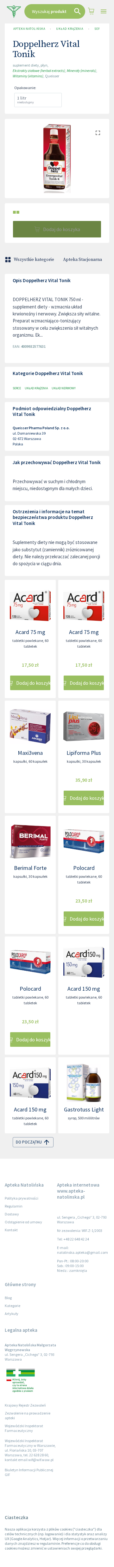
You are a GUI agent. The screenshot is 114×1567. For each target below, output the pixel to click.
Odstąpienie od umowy (23, 1222)
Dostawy (12, 1214)
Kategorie (12, 1305)
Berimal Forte (30, 867)
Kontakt (11, 1229)
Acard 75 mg (30, 632)
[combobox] (54, 11)
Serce (99, 29)
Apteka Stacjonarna (82, 259)
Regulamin (13, 1206)
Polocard (84, 867)
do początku (29, 1142)
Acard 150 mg (83, 988)
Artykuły (11, 1313)
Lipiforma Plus (83, 752)
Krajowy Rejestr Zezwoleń (25, 1405)
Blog (8, 1297)
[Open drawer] (103, 11)
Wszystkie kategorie (34, 259)
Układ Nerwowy (64, 388)
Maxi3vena (30, 752)
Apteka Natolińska (29, 29)
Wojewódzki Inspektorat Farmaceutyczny (24, 1428)
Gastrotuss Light (84, 1109)
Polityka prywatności (21, 1198)
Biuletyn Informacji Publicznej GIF (29, 1472)
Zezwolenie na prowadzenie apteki (27, 1415)
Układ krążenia (69, 29)
